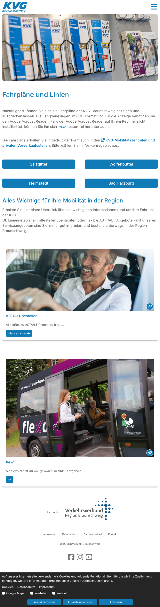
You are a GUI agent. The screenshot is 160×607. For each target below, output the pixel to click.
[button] (154, 7)
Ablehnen (116, 602)
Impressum (49, 534)
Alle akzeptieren (44, 602)
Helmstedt (38, 183)
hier (63, 126)
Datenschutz (70, 534)
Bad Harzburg (121, 183)
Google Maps (15, 593)
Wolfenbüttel (121, 164)
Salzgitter (39, 164)
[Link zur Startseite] (15, 7)
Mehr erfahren (17, 333)
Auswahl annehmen (80, 602)
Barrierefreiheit (93, 534)
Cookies (7, 587)
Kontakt (112, 534)
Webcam (62, 593)
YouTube (40, 593)
